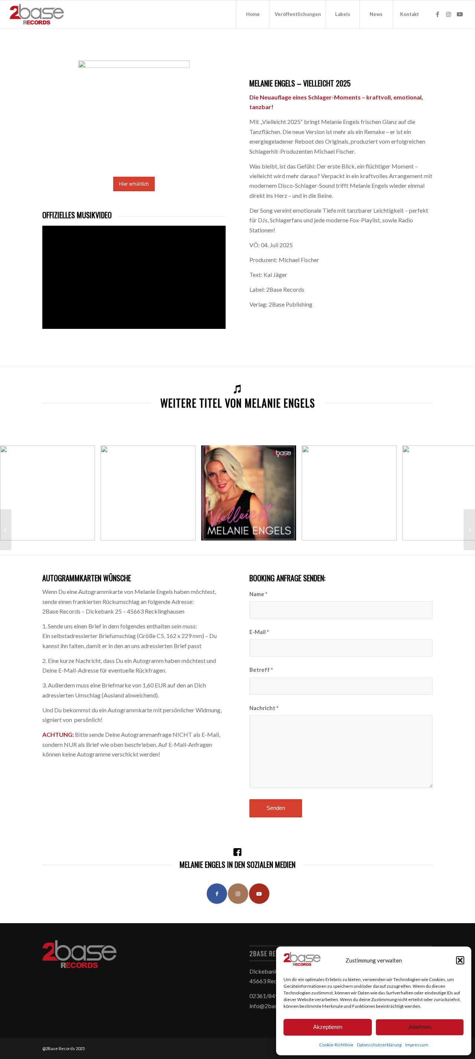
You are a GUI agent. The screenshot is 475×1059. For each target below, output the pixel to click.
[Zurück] (17, 493)
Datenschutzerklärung (379, 1044)
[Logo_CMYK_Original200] (37, 14)
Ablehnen (420, 1027)
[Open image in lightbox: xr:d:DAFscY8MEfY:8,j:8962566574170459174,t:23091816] (388, 532)
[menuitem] (252, 14)
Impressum (416, 1044)
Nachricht (263, 708)
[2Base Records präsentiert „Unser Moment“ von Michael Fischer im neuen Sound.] (6, 529)
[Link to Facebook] (217, 893)
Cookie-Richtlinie (336, 1044)
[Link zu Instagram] (448, 14)
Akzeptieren (327, 1027)
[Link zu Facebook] (437, 14)
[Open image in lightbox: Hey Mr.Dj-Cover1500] (86, 532)
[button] (460, 960)
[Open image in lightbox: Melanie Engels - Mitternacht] (187, 532)
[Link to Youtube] (259, 893)
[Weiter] (458, 493)
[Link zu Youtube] (459, 14)
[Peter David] (469, 529)
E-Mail (259, 631)
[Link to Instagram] (238, 893)
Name (258, 594)
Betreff (261, 669)
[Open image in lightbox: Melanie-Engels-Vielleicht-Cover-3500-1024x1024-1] (288, 532)
